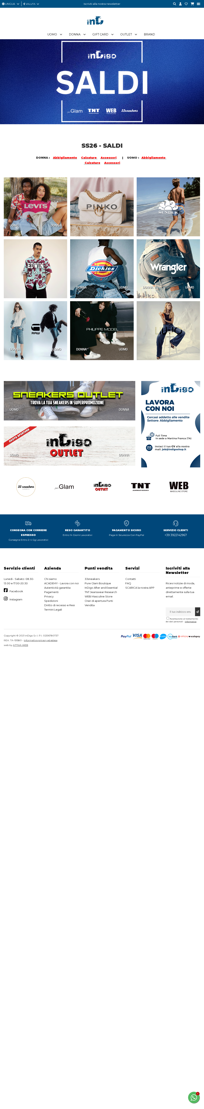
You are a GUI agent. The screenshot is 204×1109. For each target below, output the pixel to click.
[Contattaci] (185, 4)
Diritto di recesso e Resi (59, 605)
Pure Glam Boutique (98, 583)
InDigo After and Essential (101, 587)
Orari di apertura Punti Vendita (99, 603)
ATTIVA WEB (20, 645)
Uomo (52, 34)
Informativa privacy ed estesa (40, 640)
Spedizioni (51, 600)
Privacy (49, 596)
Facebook (16, 591)
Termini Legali (53, 609)
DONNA (56, 225)
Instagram (16, 599)
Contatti (130, 578)
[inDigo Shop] (102, 27)
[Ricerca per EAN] (197, 4)
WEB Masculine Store (99, 596)
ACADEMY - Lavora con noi (61, 583)
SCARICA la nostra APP (139, 587)
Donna (74, 34)
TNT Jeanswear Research (101, 592)
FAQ (128, 583)
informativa (190, 621)
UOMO (14, 225)
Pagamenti (51, 592)
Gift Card (100, 34)
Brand (149, 34)
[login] (179, 4)
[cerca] (173, 4)
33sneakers (92, 578)
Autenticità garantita (57, 587)
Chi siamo (50, 578)
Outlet (126, 34)
